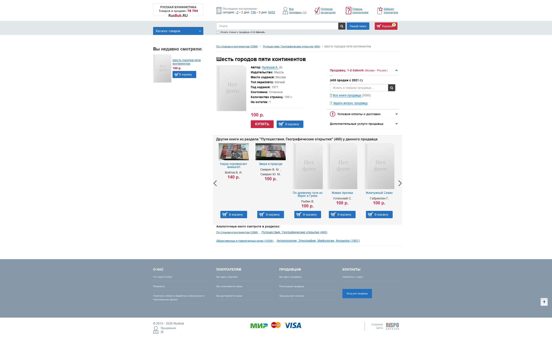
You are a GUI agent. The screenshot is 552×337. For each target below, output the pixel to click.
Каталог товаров (168, 31)
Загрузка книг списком (291, 295)
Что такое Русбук (162, 276)
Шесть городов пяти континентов (186, 61)
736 (253, 12)
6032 (271, 12)
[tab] (363, 70)
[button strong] (363, 70)
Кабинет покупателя (391, 10)
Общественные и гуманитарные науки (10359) (245, 240)
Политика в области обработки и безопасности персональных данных (178, 297)
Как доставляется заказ (229, 295)
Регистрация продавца (291, 286)
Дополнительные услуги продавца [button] (356, 123)
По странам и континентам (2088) (237, 46)
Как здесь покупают (227, 276)
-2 (237, 12)
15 (162, 331)
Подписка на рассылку (328, 10)
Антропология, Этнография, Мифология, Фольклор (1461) (318, 240)
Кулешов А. (270, 67)
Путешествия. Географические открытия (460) (291, 46)
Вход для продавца (357, 293)
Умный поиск (358, 26)
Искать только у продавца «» (243, 32)
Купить (262, 124)
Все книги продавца (347, 95)
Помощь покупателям (360, 10)
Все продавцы (298, 10)
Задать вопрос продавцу (350, 103)
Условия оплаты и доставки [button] (359, 114)
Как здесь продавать (290, 276)
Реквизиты (159, 286)
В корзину (185, 74)
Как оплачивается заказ (229, 286)
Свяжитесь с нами (352, 276)
